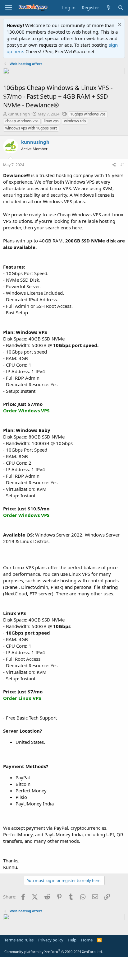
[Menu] (8, 8)
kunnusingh (18, 114)
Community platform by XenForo (53, 951)
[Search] (121, 7)
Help (72, 940)
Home (87, 940)
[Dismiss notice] (118, 25)
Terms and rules (19, 940)
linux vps (51, 121)
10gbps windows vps (88, 114)
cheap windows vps (22, 121)
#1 (122, 164)
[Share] (114, 165)
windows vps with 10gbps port (31, 128)
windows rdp (75, 121)
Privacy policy (50, 940)
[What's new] (108, 7)
